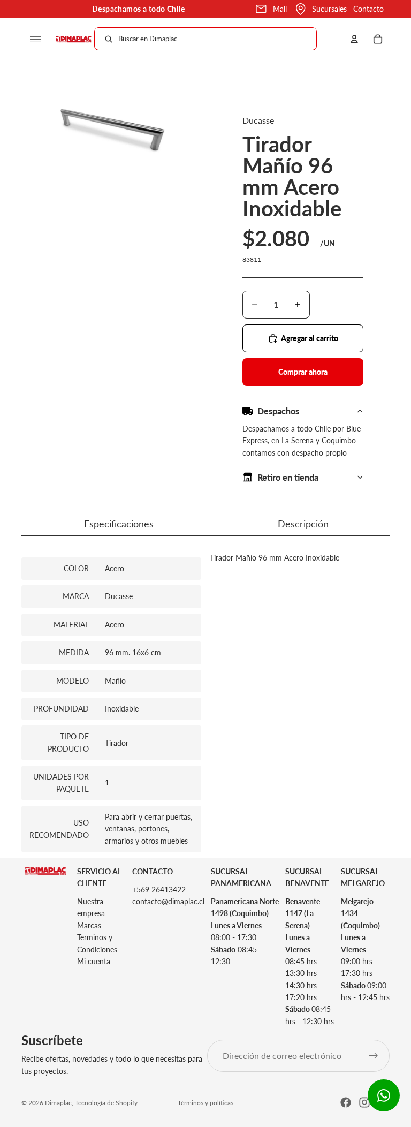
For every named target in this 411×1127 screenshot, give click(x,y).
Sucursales (329, 8)
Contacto (368, 8)
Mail (280, 8)
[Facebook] (345, 1102)
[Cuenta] (354, 39)
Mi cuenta (93, 961)
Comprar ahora (303, 371)
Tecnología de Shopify (106, 1103)
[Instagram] (364, 1102)
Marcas (89, 925)
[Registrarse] (373, 1056)
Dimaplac (58, 1103)
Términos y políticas (205, 1103)
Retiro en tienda (287, 477)
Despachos (278, 411)
